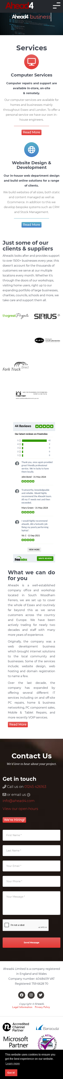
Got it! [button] (11, 1072)
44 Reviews (23, 426)
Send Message (31, 942)
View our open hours (20, 809)
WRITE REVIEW (45, 559)
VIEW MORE (34, 550)
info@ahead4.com (18, 801)
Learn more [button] (13, 1063)
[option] (16, 316)
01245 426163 (35, 787)
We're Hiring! (14, 820)
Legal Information (22, 1007)
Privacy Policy (42, 1007)
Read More (31, 132)
